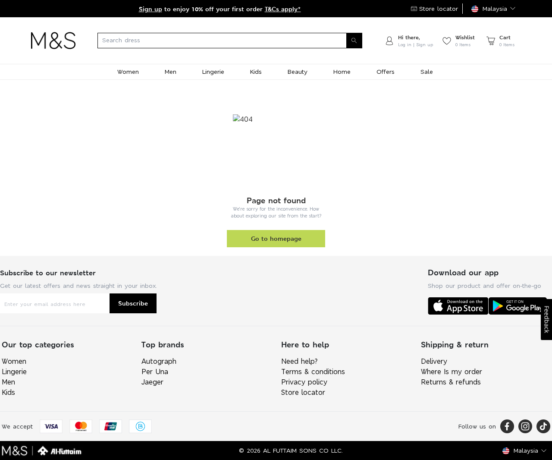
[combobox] (229, 40)
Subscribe (133, 303)
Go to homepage (276, 238)
